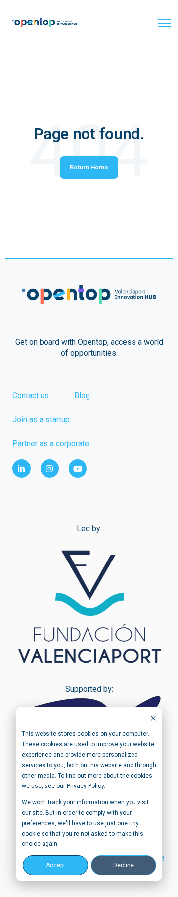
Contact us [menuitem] (30, 395)
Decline (123, 865)
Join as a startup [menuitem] (41, 419)
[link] (44, 22)
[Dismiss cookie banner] (153, 718)
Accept (55, 865)
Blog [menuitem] (82, 395)
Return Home (89, 167)
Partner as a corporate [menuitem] (50, 443)
